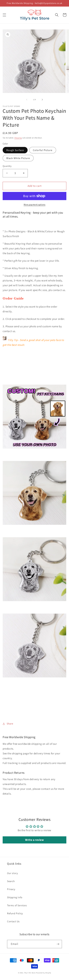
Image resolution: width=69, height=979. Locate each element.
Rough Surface (15, 150)
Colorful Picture (42, 150)
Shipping (18, 138)
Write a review (34, 840)
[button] (4, 15)
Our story (12, 873)
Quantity (7, 166)
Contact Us (13, 921)
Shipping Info (14, 897)
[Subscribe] (58, 944)
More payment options (34, 204)
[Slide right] (42, 100)
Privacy (11, 889)
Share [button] (10, 723)
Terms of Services (17, 905)
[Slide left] (27, 100)
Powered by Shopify (43, 973)
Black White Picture (18, 158)
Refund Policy (15, 913)
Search (11, 881)
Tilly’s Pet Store (30, 973)
